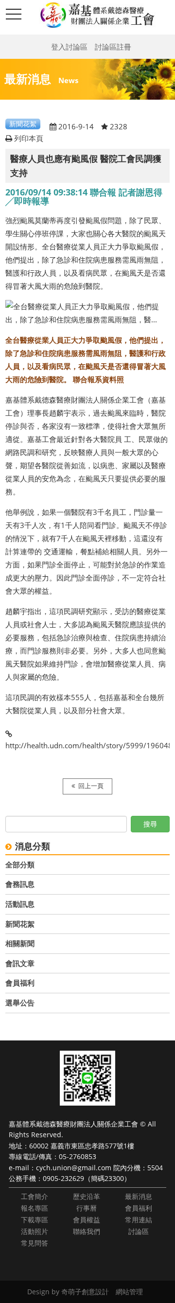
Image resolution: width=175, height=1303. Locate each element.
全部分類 (20, 864)
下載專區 (34, 1219)
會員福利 (20, 982)
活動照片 (34, 1231)
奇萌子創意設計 (85, 1291)
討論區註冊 (113, 47)
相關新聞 (20, 943)
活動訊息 (20, 904)
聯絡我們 (86, 1231)
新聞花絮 (20, 924)
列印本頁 (28, 138)
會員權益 (86, 1219)
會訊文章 (20, 963)
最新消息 (138, 1196)
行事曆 (86, 1208)
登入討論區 (69, 47)
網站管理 (129, 1291)
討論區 (138, 1231)
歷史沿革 (86, 1196)
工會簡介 (34, 1196)
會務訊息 (20, 884)
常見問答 (34, 1243)
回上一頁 (91, 786)
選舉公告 (20, 1002)
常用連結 (138, 1219)
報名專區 (34, 1208)
